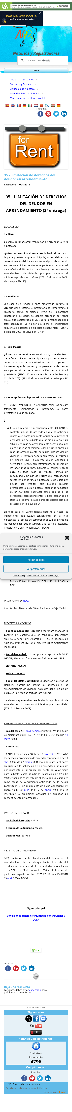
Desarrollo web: (55, 1092)
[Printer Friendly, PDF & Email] (36, 950)
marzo (28, 762)
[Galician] (47, 105)
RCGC (26, 600)
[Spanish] (7, 105)
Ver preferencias (36, 568)
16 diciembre (33, 730)
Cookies (43, 1088)
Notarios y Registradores (36, 53)
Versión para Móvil (36, 1007)
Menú (36, 70)
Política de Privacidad (37, 575)
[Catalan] (59, 105)
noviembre (49, 754)
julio (26, 789)
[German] (24, 105)
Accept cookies (36, 559)
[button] (67, 538)
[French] (19, 105)
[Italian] (30, 105)
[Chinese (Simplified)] (42, 105)
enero (48, 789)
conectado (35, 990)
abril (6, 762)
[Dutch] (36, 105)
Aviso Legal (53, 575)
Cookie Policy (19, 575)
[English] (13, 105)
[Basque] (53, 105)
